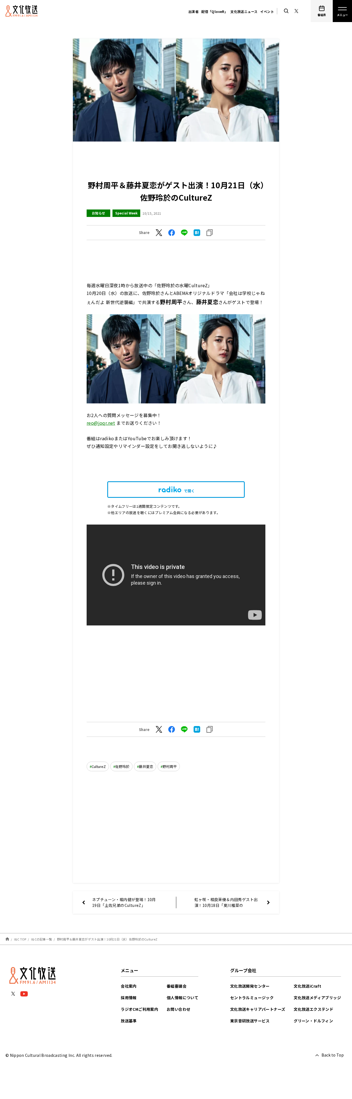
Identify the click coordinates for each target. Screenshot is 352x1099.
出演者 (193, 11)
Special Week (126, 213)
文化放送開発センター (250, 986)
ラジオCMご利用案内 (139, 1009)
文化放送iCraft (307, 986)
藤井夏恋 (146, 766)
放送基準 (129, 1020)
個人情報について (182, 997)
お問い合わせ (178, 1009)
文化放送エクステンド (313, 1009)
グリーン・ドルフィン (313, 1020)
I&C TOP (20, 939)
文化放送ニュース (243, 11)
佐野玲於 (122, 766)
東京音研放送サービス (250, 1020)
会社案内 (129, 986)
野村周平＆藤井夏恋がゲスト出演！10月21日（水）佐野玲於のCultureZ (107, 939)
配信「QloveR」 (214, 11)
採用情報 (129, 997)
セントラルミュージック (252, 997)
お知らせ (98, 213)
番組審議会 (176, 986)
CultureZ (99, 766)
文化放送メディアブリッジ (317, 997)
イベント (267, 11)
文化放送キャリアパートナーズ (257, 1009)
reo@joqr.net (101, 423)
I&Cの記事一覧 (41, 939)
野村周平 (170, 766)
